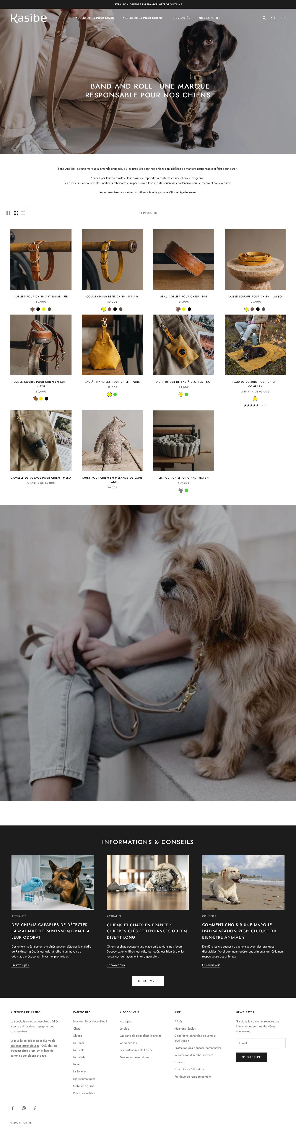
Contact (179, 1062)
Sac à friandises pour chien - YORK (112, 382)
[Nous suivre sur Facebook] (12, 1108)
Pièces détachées (84, 1093)
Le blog (124, 1028)
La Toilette (79, 1071)
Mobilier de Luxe (83, 1086)
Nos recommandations (134, 1057)
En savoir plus (20, 965)
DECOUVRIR (148, 981)
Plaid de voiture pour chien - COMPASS (255, 384)
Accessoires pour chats (95, 18)
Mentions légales (185, 1028)
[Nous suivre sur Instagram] (24, 1108)
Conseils (209, 916)
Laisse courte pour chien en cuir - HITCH (40, 384)
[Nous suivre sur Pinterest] (35, 1108)
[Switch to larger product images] (8, 213)
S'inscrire (251, 1057)
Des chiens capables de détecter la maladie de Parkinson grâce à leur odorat (50, 931)
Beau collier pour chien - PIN (183, 297)
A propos (126, 1021)
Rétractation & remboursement (193, 1055)
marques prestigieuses (24, 1045)
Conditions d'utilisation (189, 1069)
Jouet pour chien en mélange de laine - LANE (112, 480)
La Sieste (78, 1050)
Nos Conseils (209, 18)
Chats (76, 1028)
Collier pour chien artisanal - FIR (41, 297)
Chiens (77, 1035)
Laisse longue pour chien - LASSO (255, 297)
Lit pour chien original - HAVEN (184, 478)
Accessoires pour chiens (143, 18)
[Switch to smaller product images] (16, 213)
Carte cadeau (128, 1043)
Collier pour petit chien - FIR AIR (112, 297)
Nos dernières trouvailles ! (90, 1021)
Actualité (18, 916)
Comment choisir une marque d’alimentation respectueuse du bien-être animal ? (239, 931)
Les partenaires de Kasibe (136, 1050)
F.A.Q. (178, 1021)
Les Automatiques (84, 1079)
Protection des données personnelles (197, 1048)
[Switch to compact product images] (23, 213)
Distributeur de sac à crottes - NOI (183, 382)
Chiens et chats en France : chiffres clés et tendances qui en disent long (147, 931)
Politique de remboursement (192, 1076)
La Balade (79, 1057)
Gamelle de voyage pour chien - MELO (41, 478)
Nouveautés (180, 18)
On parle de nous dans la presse (140, 1035)
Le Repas (79, 1043)
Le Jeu (76, 1064)
